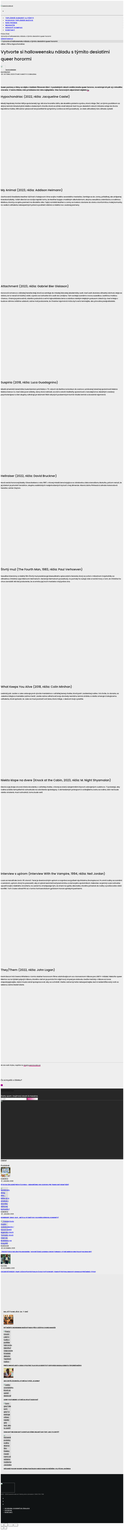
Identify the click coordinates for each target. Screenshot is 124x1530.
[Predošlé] (2, 1528)
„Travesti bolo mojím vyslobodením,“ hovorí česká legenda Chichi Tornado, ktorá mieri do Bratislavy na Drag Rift (46, 1252)
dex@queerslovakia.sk (32, 1065)
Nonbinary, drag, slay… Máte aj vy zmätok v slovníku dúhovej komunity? (30, 1218)
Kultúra (4, 72)
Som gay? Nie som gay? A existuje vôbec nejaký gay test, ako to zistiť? (31, 1432)
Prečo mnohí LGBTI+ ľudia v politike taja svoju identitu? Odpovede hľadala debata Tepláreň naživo (43, 1365)
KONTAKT (10, 30)
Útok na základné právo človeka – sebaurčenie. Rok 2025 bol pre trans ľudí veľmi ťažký (35, 1185)
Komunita (4, 1179)
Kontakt (9, 1512)
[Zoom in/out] (16, 1525)
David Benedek (11, 70)
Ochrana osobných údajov (17, 1508)
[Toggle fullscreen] (10, 1525)
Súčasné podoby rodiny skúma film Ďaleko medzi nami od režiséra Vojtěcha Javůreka (37, 1469)
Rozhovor (5, 1246)
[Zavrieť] (2, 1525)
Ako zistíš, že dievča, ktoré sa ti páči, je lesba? (22, 1381)
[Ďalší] (5, 1528)
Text (8, 72)
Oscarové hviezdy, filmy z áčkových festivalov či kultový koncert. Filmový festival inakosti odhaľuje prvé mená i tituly (48, 1272)
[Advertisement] (33, 79)
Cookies (8, 1510)
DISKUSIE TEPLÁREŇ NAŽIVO (19, 20)
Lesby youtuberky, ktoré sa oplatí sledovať (21, 1400)
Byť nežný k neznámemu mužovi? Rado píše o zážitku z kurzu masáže (30, 1328)
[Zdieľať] (6, 1524)
